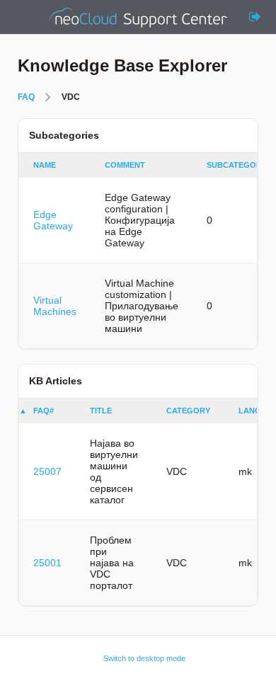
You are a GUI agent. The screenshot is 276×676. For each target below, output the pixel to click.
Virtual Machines (54, 305)
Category (188, 410)
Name (44, 165)
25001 (47, 562)
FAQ (26, 97)
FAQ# (43, 410)
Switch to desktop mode (144, 658)
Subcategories (240, 165)
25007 (47, 471)
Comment (125, 165)
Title (101, 410)
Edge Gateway (53, 220)
